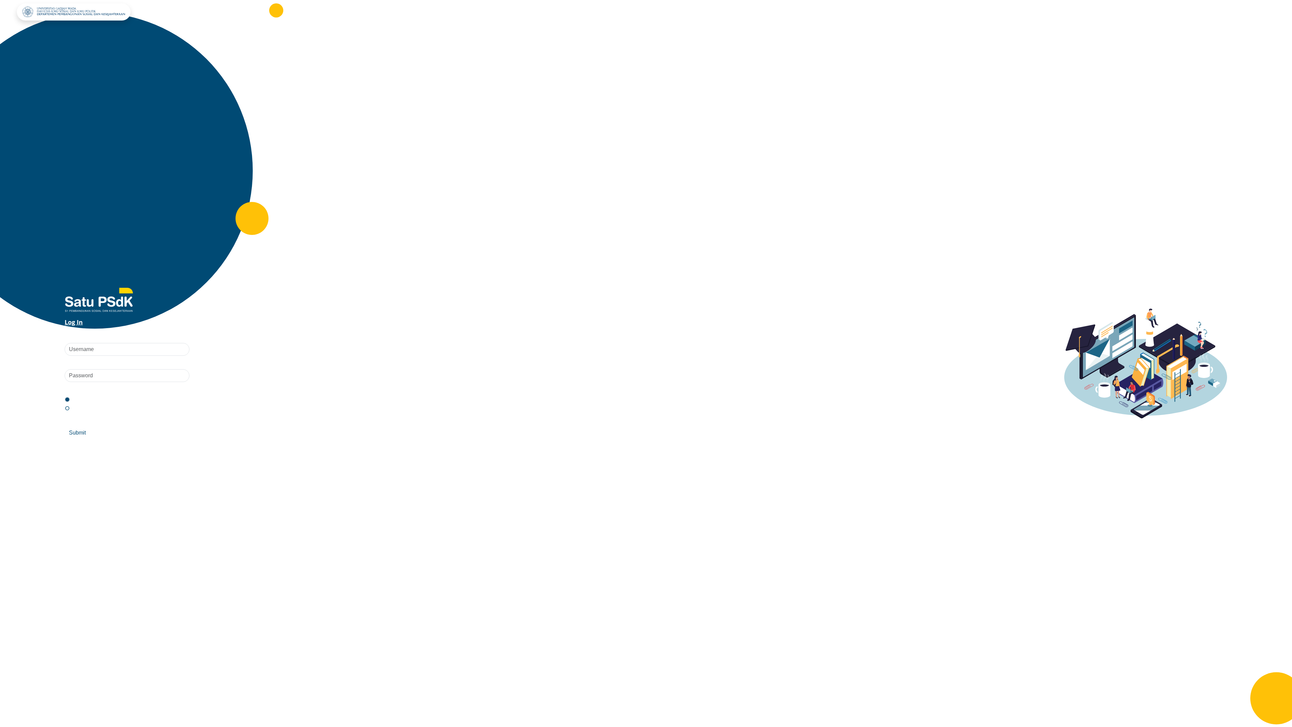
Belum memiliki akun (91, 419)
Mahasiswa (87, 399)
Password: (78, 362)
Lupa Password (144, 419)
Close (104, 433)
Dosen (81, 408)
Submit (77, 433)
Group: (73, 388)
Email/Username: (86, 336)
